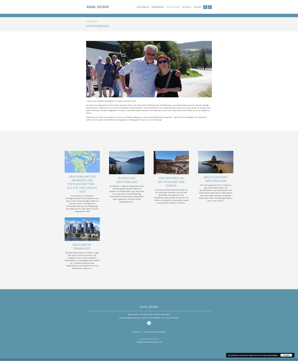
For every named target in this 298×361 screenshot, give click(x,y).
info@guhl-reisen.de (132, 318)
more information (272, 355)
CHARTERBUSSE (142, 7)
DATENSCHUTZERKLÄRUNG (155, 332)
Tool (160, 342)
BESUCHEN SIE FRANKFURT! (82, 246)
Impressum (136, 332)
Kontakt (198, 7)
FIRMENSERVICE (157, 7)
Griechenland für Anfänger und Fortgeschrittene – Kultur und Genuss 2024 (82, 184)
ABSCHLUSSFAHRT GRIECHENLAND (216, 179)
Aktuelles (186, 7)
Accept (286, 355)
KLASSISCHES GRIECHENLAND (126, 180)
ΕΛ (210, 7)
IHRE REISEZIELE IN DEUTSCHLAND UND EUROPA (171, 181)
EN (205, 7)
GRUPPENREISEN (173, 7)
